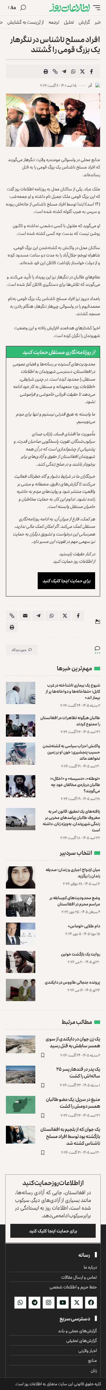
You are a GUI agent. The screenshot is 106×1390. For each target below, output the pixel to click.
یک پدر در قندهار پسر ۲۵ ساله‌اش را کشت (78, 1072)
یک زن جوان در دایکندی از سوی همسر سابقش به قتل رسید (73, 1042)
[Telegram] (34, 1303)
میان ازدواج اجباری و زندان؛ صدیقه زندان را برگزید (73, 872)
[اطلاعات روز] (69, 8)
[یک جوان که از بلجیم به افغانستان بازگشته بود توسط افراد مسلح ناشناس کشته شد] (20, 1135)
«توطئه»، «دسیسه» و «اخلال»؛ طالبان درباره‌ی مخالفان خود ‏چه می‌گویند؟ (75, 784)
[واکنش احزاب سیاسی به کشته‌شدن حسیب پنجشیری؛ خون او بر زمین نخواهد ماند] (20, 754)
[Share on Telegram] (64, 71)
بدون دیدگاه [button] (19, 650)
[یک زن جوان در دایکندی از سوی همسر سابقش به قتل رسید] (20, 1044)
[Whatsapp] (20, 1303)
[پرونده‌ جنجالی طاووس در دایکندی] (20, 990)
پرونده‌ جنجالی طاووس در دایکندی (72, 982)
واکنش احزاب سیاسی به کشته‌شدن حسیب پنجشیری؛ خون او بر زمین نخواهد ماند (71, 752)
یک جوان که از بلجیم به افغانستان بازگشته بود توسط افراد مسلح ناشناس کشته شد (70, 1136)
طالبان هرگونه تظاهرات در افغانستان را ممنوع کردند (70, 721)
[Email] (25, 616)
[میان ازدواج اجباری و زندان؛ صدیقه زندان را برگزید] (20, 877)
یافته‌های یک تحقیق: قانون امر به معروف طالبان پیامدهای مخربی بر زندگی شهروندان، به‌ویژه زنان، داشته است (71, 820)
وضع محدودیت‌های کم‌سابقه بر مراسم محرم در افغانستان (74, 901)
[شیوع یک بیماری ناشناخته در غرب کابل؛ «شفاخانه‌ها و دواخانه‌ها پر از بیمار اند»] (20, 693)
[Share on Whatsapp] (73, 71)
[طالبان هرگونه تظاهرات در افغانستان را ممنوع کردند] (20, 725)
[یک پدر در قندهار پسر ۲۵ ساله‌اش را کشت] (20, 1074)
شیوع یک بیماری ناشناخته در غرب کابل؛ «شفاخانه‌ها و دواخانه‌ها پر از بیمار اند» (73, 691)
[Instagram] (48, 1303)
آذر (90, 85)
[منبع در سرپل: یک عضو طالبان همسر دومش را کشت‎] (20, 1105)
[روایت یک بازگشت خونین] (20, 962)
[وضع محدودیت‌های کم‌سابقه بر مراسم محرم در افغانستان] (20, 905)
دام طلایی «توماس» (84, 926)
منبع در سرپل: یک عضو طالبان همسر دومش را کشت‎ (73, 1102)
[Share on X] (82, 71)
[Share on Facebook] (91, 71)
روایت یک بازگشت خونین (80, 954)
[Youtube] (63, 1303)
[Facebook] (91, 1303)
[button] (95, 8)
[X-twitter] (77, 1303)
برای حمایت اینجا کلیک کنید (66, 580)
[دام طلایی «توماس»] (20, 934)
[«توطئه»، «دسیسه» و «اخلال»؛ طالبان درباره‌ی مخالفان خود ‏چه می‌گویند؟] (20, 786)
